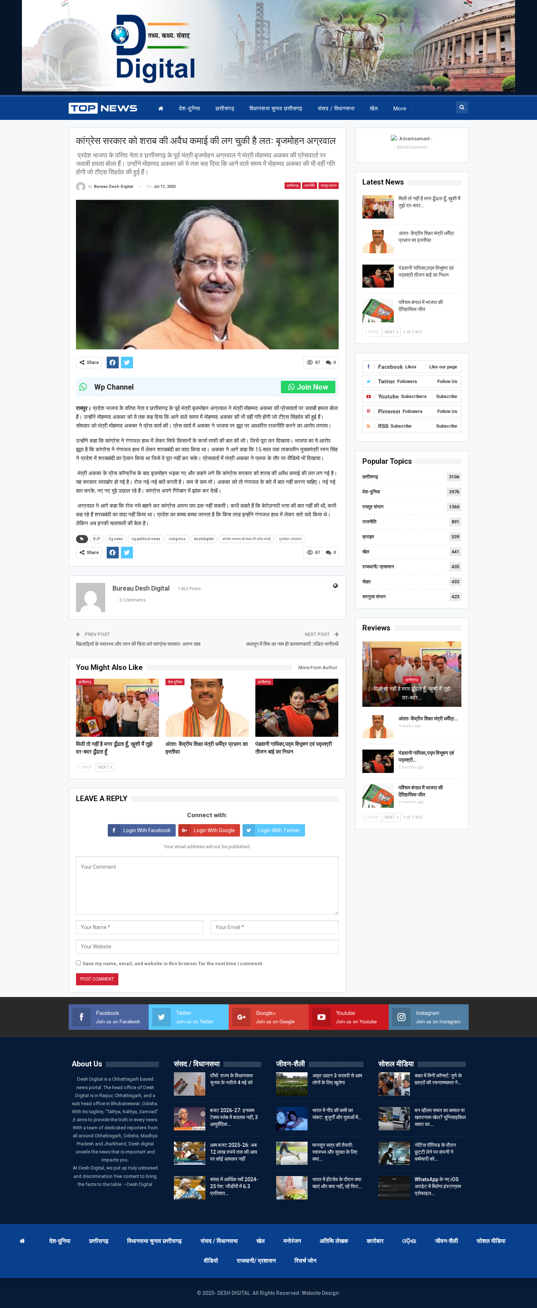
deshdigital (204, 539)
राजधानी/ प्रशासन (378, 566)
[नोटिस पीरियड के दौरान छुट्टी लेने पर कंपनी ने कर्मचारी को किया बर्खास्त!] (394, 1153)
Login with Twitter (279, 830)
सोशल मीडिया (491, 1240)
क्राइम (368, 536)
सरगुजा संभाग (374, 596)
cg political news (146, 539)
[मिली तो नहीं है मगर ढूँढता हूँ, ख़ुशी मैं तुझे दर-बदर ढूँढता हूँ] (117, 708)
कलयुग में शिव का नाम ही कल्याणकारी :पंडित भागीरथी (292, 644)
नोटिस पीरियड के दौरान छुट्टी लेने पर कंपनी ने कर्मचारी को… (435, 1152)
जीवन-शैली (446, 1240)
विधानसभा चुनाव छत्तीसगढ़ (276, 108)
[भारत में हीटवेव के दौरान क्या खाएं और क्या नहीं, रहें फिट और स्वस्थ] (292, 1187)
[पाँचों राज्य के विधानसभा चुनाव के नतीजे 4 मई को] (189, 1084)
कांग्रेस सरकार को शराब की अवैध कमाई (246, 539)
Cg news (115, 539)
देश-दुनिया (189, 108)
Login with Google (214, 830)
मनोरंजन (292, 1240)
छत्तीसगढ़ (225, 108)
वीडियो (211, 1260)
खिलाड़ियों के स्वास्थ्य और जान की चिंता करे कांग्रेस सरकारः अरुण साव (138, 644)
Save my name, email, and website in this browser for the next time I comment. (173, 963)
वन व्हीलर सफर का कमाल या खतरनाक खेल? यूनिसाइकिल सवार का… (440, 1117)
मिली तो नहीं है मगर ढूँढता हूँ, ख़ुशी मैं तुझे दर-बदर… (412, 693)
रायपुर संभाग (328, 185)
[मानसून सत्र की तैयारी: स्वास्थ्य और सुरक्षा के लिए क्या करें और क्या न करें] (292, 1153)
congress (177, 539)
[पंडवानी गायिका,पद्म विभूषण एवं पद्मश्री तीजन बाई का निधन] (297, 708)
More (400, 108)
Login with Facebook (147, 830)
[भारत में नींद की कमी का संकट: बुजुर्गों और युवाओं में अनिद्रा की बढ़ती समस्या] (292, 1118)
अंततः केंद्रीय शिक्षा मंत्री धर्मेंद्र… (428, 718)
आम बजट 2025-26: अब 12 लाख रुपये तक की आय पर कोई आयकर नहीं (233, 1152)
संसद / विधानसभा (336, 108)
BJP (96, 539)
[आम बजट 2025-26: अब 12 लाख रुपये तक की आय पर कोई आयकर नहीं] (189, 1153)
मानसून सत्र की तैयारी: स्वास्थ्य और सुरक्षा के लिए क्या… (334, 1152)
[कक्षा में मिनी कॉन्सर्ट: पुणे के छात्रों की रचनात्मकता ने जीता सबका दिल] (394, 1084)
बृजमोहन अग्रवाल (290, 539)
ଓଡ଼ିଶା (409, 1240)
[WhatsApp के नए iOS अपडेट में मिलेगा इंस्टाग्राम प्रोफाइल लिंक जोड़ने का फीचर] (394, 1187)
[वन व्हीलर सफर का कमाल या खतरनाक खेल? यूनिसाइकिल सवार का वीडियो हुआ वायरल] (394, 1118)
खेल (374, 108)
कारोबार (375, 1240)
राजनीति (309, 185)
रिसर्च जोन (305, 1260)
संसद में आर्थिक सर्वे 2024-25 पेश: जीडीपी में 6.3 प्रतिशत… (234, 1186)
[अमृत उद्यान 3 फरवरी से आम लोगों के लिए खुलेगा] (292, 1084)
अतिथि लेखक (334, 1240)
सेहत (366, 581)
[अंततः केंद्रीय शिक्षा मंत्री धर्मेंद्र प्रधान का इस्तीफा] (207, 708)
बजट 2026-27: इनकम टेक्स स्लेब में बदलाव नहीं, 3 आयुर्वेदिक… (234, 1117)
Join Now (312, 387)
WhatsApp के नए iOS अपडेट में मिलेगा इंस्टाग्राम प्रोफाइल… (438, 1186)
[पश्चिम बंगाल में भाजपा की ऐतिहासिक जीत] (378, 310)
